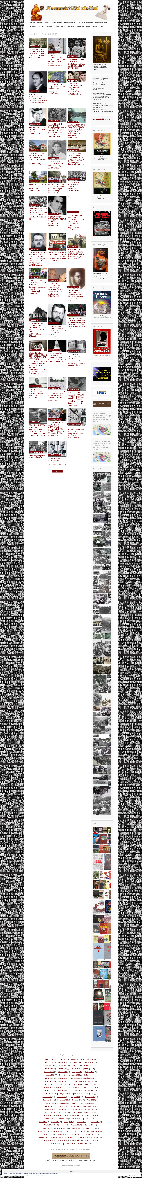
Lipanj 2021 (76, 1094)
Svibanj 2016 (94, 1137)
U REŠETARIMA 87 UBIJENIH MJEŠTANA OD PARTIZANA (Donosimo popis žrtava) (56, 89)
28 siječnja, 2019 (73, 315)
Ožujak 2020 (62, 1106)
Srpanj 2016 (69, 1137)
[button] (100, 477)
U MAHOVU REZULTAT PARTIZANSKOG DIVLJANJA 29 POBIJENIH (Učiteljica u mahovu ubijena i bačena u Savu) (38, 158)
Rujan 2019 (90, 1109)
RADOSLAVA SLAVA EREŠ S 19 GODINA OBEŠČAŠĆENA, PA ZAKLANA (55, 164)
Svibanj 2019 (88, 1112)
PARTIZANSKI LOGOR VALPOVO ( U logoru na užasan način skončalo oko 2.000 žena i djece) (56, 395)
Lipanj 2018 (55, 1122)
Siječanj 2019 (89, 1115)
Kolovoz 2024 (50, 1065)
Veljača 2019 (75, 1115)
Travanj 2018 (81, 1122)
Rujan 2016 (43, 1137)
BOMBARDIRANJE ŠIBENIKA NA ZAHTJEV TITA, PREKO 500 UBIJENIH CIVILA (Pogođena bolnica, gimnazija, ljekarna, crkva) (57, 130)
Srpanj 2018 (43, 1122)
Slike (63, 27)
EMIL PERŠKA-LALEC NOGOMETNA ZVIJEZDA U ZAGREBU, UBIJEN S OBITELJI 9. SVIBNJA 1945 (76, 64)
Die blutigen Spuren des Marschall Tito (37, 456)
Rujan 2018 (76, 1119)
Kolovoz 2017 (77, 1128)
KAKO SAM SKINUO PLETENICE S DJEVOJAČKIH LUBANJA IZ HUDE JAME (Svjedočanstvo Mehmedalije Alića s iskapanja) (56, 429)
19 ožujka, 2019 (54, 213)
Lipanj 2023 (76, 1075)
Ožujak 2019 (61, 1115)
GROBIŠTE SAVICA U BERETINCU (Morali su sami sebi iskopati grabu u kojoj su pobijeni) (57, 188)
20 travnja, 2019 (35, 124)
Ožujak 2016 (62, 1140)
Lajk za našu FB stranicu (102, 119)
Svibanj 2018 (68, 1122)
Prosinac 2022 (49, 1081)
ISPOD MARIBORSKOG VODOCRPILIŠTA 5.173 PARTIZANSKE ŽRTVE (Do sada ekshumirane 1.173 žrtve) (57, 256)
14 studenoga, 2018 (36, 452)
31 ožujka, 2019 (34, 181)
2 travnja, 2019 (73, 150)
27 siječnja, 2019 (35, 349)
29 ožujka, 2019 (54, 181)
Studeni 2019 (63, 1109)
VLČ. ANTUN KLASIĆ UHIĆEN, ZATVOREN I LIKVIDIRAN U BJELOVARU (37, 130)
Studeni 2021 (63, 1090)
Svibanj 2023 (88, 1075)
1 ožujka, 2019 (53, 280)
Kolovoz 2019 (50, 1112)
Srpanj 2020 (63, 1103)
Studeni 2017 (90, 1125)
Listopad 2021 (77, 1090)
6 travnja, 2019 (34, 149)
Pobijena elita (98, 27)
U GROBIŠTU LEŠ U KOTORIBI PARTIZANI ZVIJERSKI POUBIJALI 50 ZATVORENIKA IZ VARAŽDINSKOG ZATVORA (76, 323)
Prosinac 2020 (48, 1100)
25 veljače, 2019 (73, 287)
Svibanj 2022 (88, 1084)
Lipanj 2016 (82, 1137)
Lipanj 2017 (42, 1131)
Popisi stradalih (69, 22)
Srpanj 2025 (49, 1062)
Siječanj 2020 (89, 1106)
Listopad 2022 (77, 1081)
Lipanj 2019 (76, 1112)
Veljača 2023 (75, 1078)
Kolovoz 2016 (56, 1137)
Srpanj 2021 (63, 1094)
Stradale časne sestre (85, 22)
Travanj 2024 (48, 1069)
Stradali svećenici (101, 22)
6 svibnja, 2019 (34, 91)
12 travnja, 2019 (73, 121)
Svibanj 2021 (89, 1094)
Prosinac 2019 (49, 1109)
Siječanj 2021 (90, 1097)
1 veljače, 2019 (53, 323)
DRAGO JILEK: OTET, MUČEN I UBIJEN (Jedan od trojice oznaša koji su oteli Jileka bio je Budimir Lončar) (76, 295)
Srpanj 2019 (63, 1112)
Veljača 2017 (95, 1131)
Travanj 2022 (48, 1087)
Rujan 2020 (91, 1100)
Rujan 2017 (62, 1128)
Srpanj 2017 (90, 1128)
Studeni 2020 (63, 1100)
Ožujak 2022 (61, 1087)
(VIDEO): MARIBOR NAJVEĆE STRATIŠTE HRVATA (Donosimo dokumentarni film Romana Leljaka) (37, 53)
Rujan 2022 (90, 1081)
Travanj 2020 (48, 1106)
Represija (49, 27)
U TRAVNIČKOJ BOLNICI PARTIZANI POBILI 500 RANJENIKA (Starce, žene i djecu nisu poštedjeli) (76, 432)
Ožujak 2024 (62, 1069)
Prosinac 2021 (49, 1090)
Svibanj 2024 (88, 1065)
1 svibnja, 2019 (73, 80)
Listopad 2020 (77, 1100)
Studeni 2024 (76, 1062)
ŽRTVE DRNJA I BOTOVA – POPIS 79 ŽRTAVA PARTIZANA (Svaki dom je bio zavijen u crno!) (76, 254)
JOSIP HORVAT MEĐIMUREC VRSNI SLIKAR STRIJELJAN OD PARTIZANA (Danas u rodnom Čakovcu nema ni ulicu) (38, 99)
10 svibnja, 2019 (54, 52)
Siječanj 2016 (89, 1140)
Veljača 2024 (75, 1069)
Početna (32, 22)
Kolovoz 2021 (49, 1094)
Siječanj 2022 (88, 1087)
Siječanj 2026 (75, 1059)
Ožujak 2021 (61, 1097)
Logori (88, 27)
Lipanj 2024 (76, 1065)
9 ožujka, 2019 (34, 249)
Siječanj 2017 (47, 1134)
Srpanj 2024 (63, 1065)
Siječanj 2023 (89, 1078)
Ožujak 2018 (95, 1122)
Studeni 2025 (89, 1059)
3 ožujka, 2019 (72, 246)
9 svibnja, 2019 (73, 56)
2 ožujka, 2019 (34, 277)
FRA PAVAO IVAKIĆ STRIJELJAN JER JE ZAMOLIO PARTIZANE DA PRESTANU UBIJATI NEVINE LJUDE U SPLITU (57, 331)
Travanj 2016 (48, 1140)
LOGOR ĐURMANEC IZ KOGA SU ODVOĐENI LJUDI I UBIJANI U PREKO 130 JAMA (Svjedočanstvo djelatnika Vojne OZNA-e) (76, 131)
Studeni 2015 (69, 1144)
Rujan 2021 (90, 1090)
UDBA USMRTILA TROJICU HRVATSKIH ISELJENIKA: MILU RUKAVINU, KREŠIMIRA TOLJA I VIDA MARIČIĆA (76, 88)
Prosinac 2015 (55, 1144)
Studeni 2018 (48, 1119)
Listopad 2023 (77, 1072)
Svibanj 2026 (48, 1059)
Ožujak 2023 (62, 1078)
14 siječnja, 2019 (35, 386)
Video (57, 27)
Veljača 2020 (75, 1106)
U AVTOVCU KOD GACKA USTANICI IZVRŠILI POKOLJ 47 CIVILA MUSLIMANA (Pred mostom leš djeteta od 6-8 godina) (76, 159)
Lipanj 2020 (76, 1103)
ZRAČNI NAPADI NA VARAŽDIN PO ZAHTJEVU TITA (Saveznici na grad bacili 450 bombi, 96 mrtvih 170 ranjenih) (37, 430)
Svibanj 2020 (89, 1103)
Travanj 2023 (48, 1078)
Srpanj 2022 (63, 1084)
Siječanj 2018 (61, 1125)
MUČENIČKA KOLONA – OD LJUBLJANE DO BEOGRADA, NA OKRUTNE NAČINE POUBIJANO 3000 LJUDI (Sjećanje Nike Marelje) (57, 289)
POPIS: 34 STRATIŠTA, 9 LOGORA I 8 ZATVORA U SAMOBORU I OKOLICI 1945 (76, 186)
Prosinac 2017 (76, 1125)
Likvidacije (32, 27)
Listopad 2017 (48, 1128)
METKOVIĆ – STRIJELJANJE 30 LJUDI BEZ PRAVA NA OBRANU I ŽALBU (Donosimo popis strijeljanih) (56, 60)
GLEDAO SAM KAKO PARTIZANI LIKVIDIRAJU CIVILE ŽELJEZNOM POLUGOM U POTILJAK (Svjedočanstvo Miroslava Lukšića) (76, 222)
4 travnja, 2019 (54, 158)
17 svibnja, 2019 (35, 45)
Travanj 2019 (48, 1115)
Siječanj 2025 (62, 1062)
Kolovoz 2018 (89, 1119)
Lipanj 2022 (76, 1084)
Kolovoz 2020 (49, 1103)
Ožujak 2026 (62, 1059)
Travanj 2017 (68, 1131)
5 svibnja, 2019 (53, 81)
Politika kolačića (39, 1175)
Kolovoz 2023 (50, 1075)
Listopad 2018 (63, 1119)
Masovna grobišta (43, 22)
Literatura (70, 27)
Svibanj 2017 (55, 1131)
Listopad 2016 (90, 1134)
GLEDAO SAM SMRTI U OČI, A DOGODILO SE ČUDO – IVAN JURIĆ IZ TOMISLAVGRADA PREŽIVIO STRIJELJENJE (38, 213)
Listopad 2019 (77, 1109)
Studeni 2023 (63, 1072)
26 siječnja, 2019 (54, 350)
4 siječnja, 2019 (35, 421)
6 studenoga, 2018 (55, 454)
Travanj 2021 (47, 1097)
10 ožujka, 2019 (73, 212)
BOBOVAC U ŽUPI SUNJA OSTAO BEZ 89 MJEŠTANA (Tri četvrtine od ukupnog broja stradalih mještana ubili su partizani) (37, 287)
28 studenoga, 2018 (55, 419)
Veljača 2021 (75, 1097)
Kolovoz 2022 (50, 1084)
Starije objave (57, 471)
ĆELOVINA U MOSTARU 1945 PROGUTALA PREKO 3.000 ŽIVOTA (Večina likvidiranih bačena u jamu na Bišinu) (76, 359)
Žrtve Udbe (80, 27)
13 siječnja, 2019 (54, 388)
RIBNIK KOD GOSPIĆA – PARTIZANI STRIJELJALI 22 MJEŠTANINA (37, 187)
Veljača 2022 (75, 1087)
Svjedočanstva (57, 22)
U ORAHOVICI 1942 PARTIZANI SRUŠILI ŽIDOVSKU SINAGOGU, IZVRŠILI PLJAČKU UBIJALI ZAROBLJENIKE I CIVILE (38, 329)
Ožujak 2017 (82, 1131)
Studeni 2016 (76, 1134)
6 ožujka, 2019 (53, 249)
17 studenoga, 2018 (74, 424)
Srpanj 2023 (63, 1075)
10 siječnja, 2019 (73, 389)
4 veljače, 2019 (34, 320)
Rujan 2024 (89, 1062)
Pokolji (41, 27)
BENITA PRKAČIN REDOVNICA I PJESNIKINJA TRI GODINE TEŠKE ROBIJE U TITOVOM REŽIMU (57, 357)
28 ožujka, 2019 (73, 178)
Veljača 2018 (48, 1125)
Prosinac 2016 (62, 1134)
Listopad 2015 (83, 1144)
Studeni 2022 (63, 1081)
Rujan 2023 (90, 1072)
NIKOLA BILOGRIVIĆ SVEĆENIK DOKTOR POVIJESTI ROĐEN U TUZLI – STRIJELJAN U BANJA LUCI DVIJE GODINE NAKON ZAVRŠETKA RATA (38, 258)
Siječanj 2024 (89, 1069)
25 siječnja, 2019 (73, 351)
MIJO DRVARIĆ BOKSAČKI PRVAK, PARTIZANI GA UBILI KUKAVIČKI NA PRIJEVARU (37, 393)
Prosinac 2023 (49, 1072)
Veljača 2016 (75, 1140)
